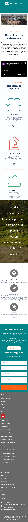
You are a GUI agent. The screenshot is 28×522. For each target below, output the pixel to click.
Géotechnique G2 (5, 430)
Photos (3, 494)
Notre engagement (6, 475)
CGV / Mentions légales (7, 484)
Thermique (4, 404)
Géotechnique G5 (5, 433)
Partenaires (4, 481)
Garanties (3, 478)
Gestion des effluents (6, 439)
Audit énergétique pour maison (9, 459)
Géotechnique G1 (5, 426)
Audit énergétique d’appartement (10, 456)
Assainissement (5, 398)
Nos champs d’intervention (8, 442)
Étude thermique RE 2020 (8, 450)
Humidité (3, 401)
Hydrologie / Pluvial (6, 436)
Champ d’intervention (6, 462)
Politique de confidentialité (8, 488)
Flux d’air (3, 407)
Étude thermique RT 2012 (7, 453)
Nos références (5, 491)
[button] (3, 20)
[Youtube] (3, 416)
